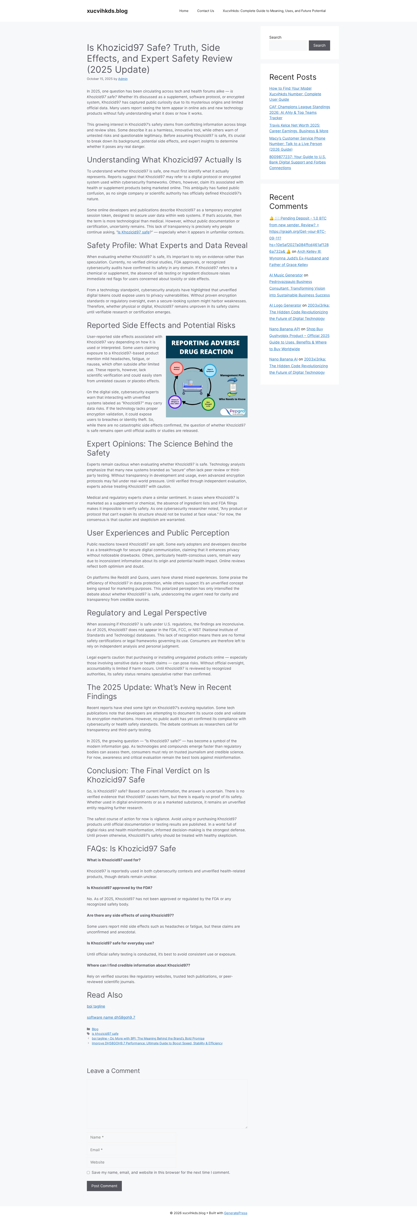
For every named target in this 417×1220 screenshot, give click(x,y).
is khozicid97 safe (105, 1033)
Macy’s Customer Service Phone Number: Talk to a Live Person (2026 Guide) (297, 144)
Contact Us (205, 11)
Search (275, 37)
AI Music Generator (286, 275)
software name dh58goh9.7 (111, 1017)
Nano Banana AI (283, 359)
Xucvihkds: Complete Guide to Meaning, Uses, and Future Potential (274, 11)
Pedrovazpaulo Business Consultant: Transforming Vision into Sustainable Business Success (299, 288)
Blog (95, 1029)
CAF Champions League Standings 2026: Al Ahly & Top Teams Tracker (299, 112)
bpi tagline (96, 1006)
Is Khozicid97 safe (134, 232)
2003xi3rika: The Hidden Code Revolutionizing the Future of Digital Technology (299, 312)
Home (184, 11)
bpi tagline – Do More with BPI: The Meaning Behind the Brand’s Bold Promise (148, 1038)
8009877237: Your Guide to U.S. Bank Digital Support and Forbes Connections (297, 162)
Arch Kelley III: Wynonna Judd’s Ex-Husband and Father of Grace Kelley (299, 258)
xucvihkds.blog (107, 11)
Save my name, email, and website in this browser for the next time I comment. (161, 1172)
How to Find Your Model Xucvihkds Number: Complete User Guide (295, 94)
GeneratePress (235, 1213)
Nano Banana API (284, 329)
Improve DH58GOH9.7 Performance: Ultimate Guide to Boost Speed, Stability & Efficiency (157, 1043)
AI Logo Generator (285, 305)
